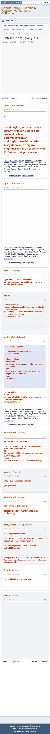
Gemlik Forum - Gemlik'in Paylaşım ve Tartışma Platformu (18, 10)
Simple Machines (31, 729)
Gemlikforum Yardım (33, 160)
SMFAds (16, 731)
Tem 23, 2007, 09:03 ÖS (11, 436)
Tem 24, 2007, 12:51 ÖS (11, 529)
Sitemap (33, 731)
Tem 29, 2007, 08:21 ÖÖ (11, 574)
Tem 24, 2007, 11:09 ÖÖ (11, 501)
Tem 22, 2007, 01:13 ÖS (13, 109)
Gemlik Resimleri (10, 162)
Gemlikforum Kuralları (14, 160)
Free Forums (25, 731)
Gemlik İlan (22, 169)
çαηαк (7, 295)
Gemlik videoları (25, 162)
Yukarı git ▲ (35, 726)
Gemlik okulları (19, 165)
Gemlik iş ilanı (27, 175)
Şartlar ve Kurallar (23, 726)
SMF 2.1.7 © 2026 (19, 729)
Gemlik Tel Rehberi (18, 167)
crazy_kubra (10, 524)
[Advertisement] (25, 68)
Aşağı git (5, 98)
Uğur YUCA (9, 105)
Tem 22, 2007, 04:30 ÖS (11, 275)
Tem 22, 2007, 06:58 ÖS (11, 300)
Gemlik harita (14, 175)
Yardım (12, 726)
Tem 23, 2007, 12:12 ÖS (11, 341)
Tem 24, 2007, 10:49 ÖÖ (11, 476)
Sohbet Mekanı (32, 167)
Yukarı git (6, 661)
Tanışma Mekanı (10, 169)
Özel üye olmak (32, 165)
